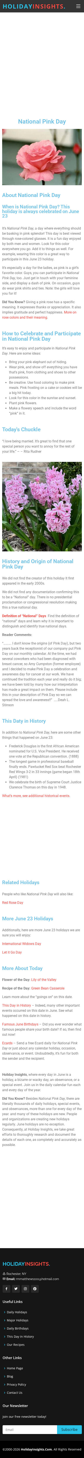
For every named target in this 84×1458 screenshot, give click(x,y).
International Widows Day (21, 944)
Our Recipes (16, 1344)
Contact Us (14, 1392)
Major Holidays (17, 1320)
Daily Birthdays (18, 1328)
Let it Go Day (12, 952)
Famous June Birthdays (20, 1024)
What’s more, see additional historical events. (36, 796)
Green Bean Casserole (47, 988)
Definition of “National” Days (24, 616)
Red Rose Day (12, 903)
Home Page (15, 1368)
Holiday (34, 6)
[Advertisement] (42, 62)
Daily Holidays (17, 1312)
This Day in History (16, 1005)
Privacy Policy (16, 1384)
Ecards (7, 1043)
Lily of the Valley (43, 980)
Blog (10, 1376)
